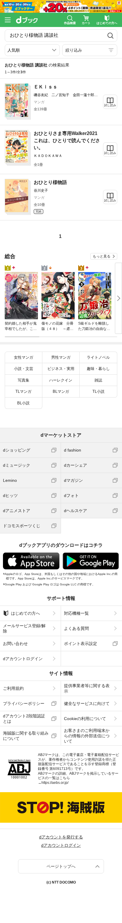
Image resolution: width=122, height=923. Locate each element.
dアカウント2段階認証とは (24, 719)
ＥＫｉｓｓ (45, 86)
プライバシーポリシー (23, 703)
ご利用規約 (13, 688)
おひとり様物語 (50, 182)
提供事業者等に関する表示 (87, 688)
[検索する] (110, 36)
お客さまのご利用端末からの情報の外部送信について (87, 736)
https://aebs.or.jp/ (54, 783)
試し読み (110, 105)
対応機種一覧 (76, 613)
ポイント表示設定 (80, 643)
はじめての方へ (25, 613)
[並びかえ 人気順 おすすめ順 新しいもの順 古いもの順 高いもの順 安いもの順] (32, 50)
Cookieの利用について (85, 718)
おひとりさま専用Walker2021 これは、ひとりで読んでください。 (68, 140)
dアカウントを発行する (61, 837)
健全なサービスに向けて (87, 703)
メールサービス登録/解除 (24, 628)
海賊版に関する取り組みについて (26, 736)
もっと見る (101, 256)
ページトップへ (61, 866)
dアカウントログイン (23, 658)
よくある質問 (76, 628)
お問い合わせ (15, 643)
